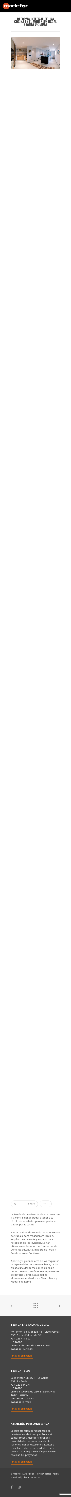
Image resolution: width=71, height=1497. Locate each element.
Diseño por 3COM (31, 1477)
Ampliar (36, 86)
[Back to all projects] (35, 1304)
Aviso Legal (28, 1473)
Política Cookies (43, 1473)
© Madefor (16, 1473)
